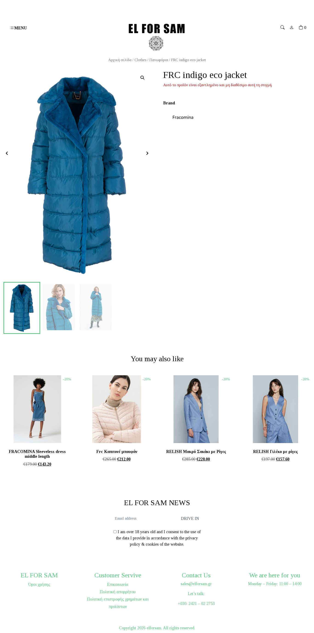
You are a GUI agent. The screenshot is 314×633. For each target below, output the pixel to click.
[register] (292, 27)
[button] (142, 78)
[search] (282, 27)
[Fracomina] (184, 117)
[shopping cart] (301, 27)
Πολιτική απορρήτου (118, 592)
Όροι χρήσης (39, 584)
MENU (20, 28)
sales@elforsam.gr (196, 583)
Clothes (140, 60)
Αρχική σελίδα (119, 60)
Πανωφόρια (158, 60)
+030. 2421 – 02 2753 (196, 603)
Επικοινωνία (117, 584)
